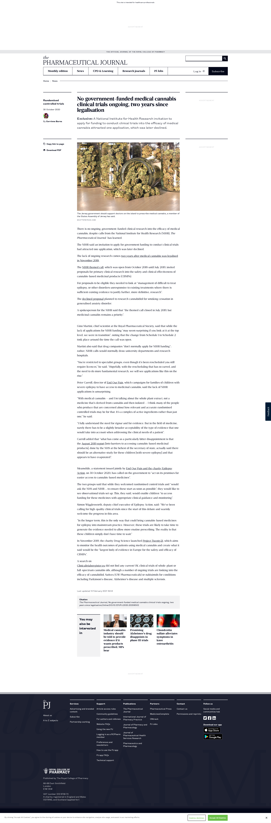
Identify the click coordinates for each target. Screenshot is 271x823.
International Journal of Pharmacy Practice (134, 718)
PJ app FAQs (103, 754)
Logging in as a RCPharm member (109, 735)
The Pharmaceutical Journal (133, 710)
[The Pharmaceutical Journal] (85, 60)
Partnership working (80, 721)
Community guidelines (107, 713)
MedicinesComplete (159, 713)
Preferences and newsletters (104, 743)
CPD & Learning (103, 71)
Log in (197, 71)
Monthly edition (58, 71)
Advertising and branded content (82, 710)
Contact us (182, 708)
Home (46, 80)
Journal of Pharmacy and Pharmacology (135, 726)
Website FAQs (103, 723)
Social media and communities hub (211, 710)
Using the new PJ (105, 728)
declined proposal (93, 299)
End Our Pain (115, 382)
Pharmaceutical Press (160, 708)
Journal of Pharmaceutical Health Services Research (134, 735)
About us (47, 715)
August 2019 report (93, 443)
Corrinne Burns (54, 121)
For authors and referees (109, 718)
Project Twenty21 (153, 540)
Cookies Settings (196, 817)
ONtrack (154, 718)
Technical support (105, 760)
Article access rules (106, 708)
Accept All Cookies (217, 817)
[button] (268, 411)
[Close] (266, 818)
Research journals (134, 71)
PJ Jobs (158, 71)
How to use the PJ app (107, 749)
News (80, 71)
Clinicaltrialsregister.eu (91, 565)
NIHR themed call (92, 267)
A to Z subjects (50, 720)
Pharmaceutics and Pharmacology (132, 744)
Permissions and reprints (189, 713)
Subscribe (218, 71)
